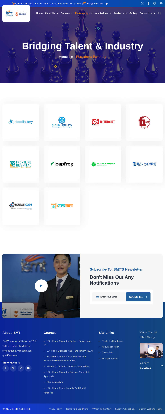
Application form (110, 346)
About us (50, 13)
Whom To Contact (101, 408)
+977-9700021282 (69, 3)
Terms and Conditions (77, 408)
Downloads (108, 352)
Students (118, 13)
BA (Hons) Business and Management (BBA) (70, 350)
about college (145, 365)
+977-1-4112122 (45, 3)
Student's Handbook (112, 341)
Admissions (101, 13)
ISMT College (21, 409)
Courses (65, 13)
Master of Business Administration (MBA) (68, 366)
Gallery (133, 13)
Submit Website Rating (151, 408)
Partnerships (82, 13)
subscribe (136, 297)
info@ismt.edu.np (97, 3)
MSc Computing (55, 382)
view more (9, 362)
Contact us (146, 13)
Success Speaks (110, 358)
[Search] (160, 13)
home (63, 57)
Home (39, 13)
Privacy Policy (55, 408)
